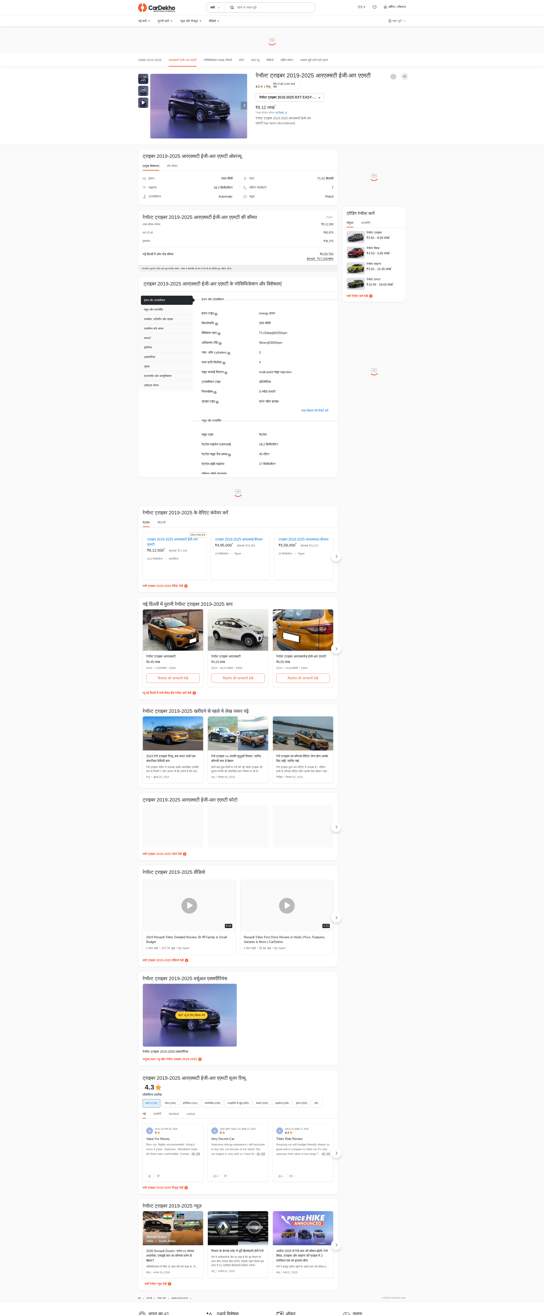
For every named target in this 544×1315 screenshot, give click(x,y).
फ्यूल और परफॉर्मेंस (153, 309)
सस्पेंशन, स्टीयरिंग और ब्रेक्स (158, 319)
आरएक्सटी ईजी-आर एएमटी (183, 60)
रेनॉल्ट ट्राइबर (374, 232)
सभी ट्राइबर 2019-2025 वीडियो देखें (163, 960)
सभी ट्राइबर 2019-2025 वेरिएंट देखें (163, 586)
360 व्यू (255, 60)
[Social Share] (404, 76)
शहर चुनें (397, 21)
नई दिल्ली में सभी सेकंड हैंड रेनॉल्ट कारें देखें (168, 693)
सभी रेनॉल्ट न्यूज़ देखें (156, 1283)
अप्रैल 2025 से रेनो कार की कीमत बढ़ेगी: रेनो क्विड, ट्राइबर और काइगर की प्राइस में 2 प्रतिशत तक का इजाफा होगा (302, 1255)
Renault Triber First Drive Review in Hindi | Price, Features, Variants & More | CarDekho (284, 939)
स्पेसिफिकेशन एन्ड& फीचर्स (218, 60)
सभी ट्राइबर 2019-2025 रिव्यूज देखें (163, 1187)
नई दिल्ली (279, 112)
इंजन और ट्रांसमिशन (154, 300)
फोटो (241, 60)
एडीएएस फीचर (151, 385)
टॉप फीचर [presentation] (172, 166)
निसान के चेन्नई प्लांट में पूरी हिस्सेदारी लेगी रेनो (237, 1251)
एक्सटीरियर (149, 357)
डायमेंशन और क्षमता (153, 328)
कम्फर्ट (147, 338)
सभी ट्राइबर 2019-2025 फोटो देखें (162, 854)
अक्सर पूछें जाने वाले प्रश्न (314, 60)
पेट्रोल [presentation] (146, 522)
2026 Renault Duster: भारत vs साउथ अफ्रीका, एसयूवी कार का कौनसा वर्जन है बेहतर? (170, 1255)
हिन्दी (360, 6)
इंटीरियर (148, 347)
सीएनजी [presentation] (161, 522)
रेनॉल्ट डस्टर (373, 279)
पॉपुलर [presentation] (350, 222)
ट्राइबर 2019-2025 (150, 60)
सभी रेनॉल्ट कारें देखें (357, 296)
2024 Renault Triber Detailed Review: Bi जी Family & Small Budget (186, 939)
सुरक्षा (147, 366)
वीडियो (269, 60)
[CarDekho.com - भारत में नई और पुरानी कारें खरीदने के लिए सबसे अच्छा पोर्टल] (156, 7)
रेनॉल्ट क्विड (373, 248)
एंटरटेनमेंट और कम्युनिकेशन (157, 376)
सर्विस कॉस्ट (286, 60)
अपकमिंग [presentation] (365, 222)
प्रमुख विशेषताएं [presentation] (151, 166)
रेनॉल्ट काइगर (374, 263)
